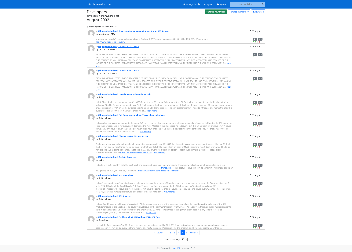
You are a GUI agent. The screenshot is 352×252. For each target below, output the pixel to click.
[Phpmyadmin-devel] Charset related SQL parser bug (123, 136)
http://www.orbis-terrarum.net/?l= (136, 152)
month (238, 11)
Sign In (209, 4)
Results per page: (172, 239)
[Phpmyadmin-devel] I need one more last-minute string (125, 94)
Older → (194, 232)
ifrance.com (166, 167)
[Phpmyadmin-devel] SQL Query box (115, 175)
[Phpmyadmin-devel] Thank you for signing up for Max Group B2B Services (133, 31)
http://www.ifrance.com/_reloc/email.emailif (158, 170)
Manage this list (192, 4)
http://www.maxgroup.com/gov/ (110, 42)
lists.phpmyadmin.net (99, 4)
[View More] (151, 110)
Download (259, 11)
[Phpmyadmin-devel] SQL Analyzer (114, 196)
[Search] (262, 4)
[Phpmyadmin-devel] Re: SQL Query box (117, 157)
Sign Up (223, 4)
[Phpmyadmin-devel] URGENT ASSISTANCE (118, 46)
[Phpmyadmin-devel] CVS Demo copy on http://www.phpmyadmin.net (131, 115)
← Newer (158, 232)
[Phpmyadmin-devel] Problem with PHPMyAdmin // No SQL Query (130, 217)
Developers (97, 11)
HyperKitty (177, 248)
